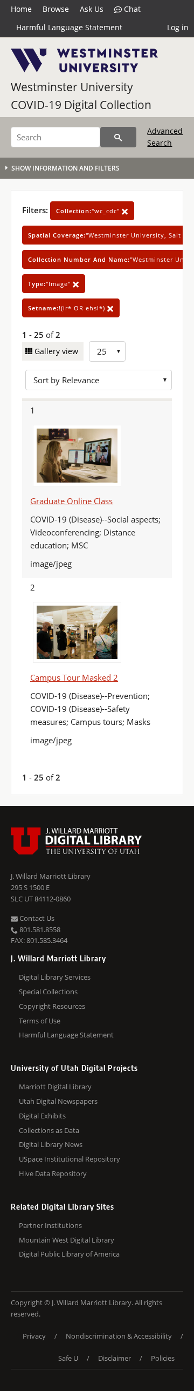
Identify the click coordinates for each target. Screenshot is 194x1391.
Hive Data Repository (53, 1173)
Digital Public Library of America (69, 1254)
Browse (56, 9)
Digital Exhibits (42, 1116)
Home (21, 9)
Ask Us (91, 9)
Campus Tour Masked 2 (74, 677)
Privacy (34, 1336)
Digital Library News (50, 1144)
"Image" (50, 284)
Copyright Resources (52, 1006)
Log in (178, 27)
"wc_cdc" (89, 211)
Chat (131, 9)
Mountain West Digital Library (66, 1240)
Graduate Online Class (71, 501)
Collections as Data (49, 1130)
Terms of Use (39, 1021)
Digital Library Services (55, 977)
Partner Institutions (50, 1225)
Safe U (68, 1358)
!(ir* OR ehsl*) (67, 308)
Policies (163, 1358)
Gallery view (55, 351)
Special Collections (48, 991)
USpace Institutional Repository (69, 1159)
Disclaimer (114, 1358)
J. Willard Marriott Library (51, 876)
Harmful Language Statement (69, 27)
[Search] (118, 137)
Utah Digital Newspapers (58, 1101)
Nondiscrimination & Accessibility (119, 1336)
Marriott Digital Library (55, 1086)
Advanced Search (165, 137)
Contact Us (36, 918)
